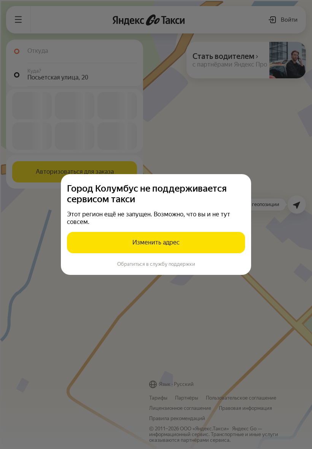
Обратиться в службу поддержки (156, 264)
